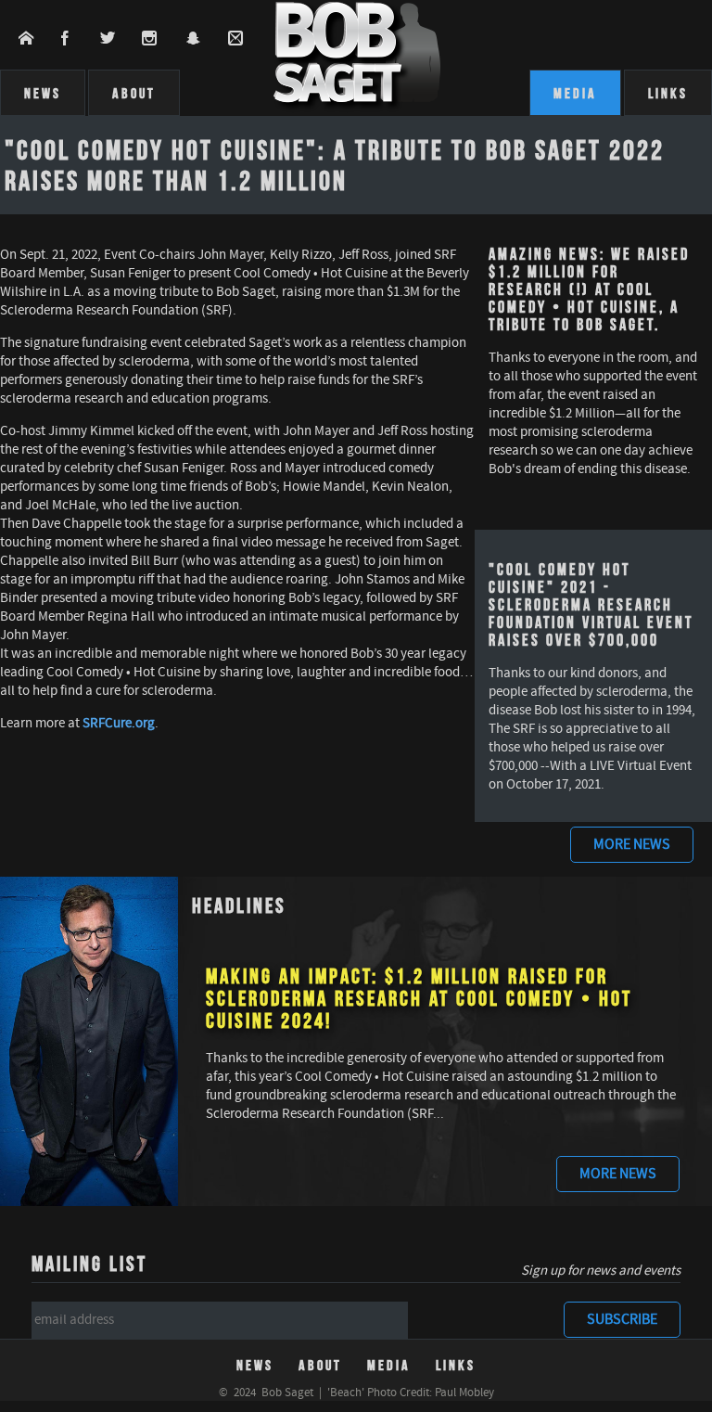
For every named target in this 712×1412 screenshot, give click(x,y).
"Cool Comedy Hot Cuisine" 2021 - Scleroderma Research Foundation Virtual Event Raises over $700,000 (591, 604)
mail (246, 38)
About (134, 92)
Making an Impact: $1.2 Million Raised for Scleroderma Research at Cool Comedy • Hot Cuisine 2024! (419, 998)
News (42, 92)
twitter (119, 38)
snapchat (205, 38)
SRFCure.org (119, 723)
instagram (162, 38)
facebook (77, 38)
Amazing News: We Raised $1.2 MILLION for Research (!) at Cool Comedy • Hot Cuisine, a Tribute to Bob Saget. (589, 289)
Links (668, 92)
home (36, 38)
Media (575, 92)
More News (631, 844)
